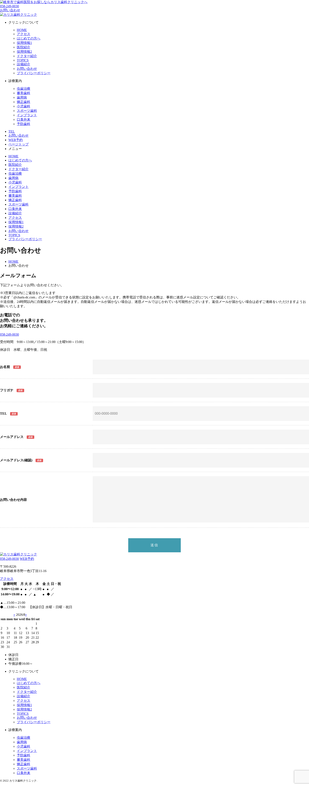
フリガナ (6, 390)
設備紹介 (23, 64)
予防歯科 (23, 124)
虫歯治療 (23, 88)
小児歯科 (23, 106)
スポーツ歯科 (27, 110)
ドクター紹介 (27, 56)
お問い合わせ (27, 68)
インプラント (27, 115)
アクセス (23, 34)
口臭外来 (23, 119)
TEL (3, 413)
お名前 (5, 367)
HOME (22, 30)
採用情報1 (24, 43)
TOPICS (23, 60)
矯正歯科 (23, 102)
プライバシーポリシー (33, 73)
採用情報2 (24, 51)
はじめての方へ (28, 38)
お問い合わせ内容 (13, 499)
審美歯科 (23, 93)
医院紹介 (23, 47)
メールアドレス (12, 437)
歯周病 (22, 97)
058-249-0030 (9, 6)
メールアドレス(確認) (16, 460)
